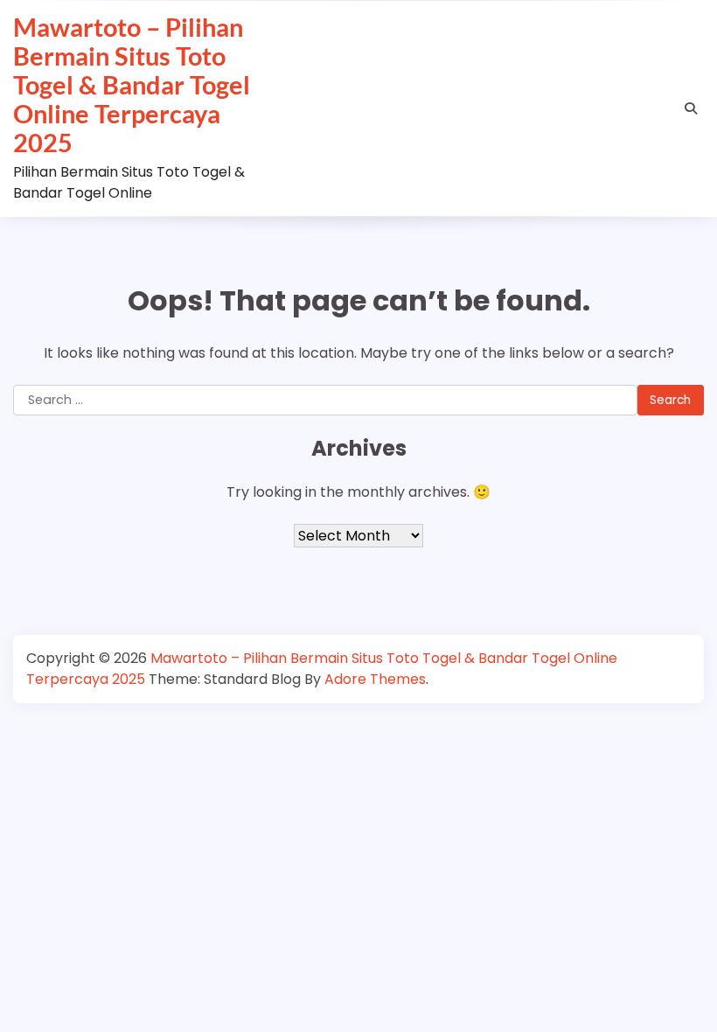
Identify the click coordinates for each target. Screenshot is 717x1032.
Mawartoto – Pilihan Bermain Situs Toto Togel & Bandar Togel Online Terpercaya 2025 (131, 84)
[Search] (691, 108)
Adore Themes (375, 679)
